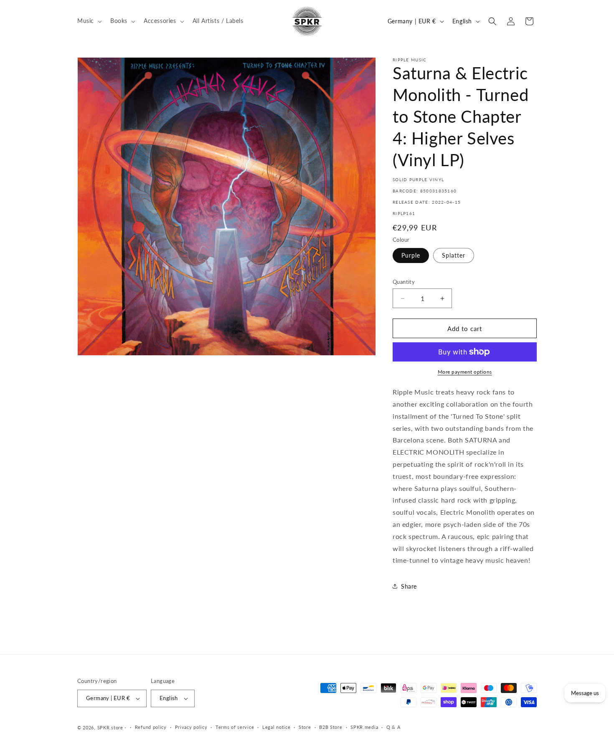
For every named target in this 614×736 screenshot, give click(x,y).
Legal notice (276, 727)
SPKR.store (110, 727)
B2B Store (330, 727)
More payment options (465, 372)
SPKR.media (364, 727)
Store (305, 727)
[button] (88, 21)
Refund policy (151, 727)
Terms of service (235, 727)
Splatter (453, 255)
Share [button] (409, 586)
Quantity (404, 281)
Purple (410, 255)
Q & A (393, 727)
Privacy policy (191, 727)
